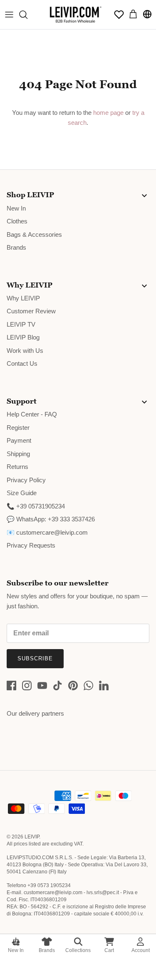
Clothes (17, 221)
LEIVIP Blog (23, 337)
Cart (109, 950)
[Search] (27, 14)
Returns (17, 466)
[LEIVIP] (75, 14)
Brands (47, 950)
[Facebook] (11, 685)
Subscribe (35, 658)
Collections (78, 950)
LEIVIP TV (21, 324)
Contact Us (22, 363)
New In (16, 950)
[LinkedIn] (104, 685)
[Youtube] (42, 685)
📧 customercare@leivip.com (47, 532)
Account (140, 950)
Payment (19, 440)
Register (18, 427)
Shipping (18, 453)
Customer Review (31, 311)
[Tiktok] (57, 685)
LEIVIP (32, 837)
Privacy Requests (31, 545)
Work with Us (25, 350)
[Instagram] (27, 685)
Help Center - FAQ (32, 414)
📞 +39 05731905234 (36, 506)
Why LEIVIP (23, 298)
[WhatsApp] (88, 685)
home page (108, 112)
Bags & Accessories (34, 234)
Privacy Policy (26, 479)
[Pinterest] (73, 685)
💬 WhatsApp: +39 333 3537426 (51, 519)
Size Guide (22, 492)
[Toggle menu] (9, 14)
